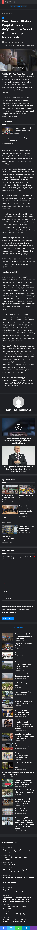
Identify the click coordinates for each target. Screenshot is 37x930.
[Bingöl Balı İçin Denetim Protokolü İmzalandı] (7, 130)
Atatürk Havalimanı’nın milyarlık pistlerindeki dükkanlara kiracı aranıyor (23, 665)
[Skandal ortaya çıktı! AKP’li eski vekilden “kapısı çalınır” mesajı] (7, 737)
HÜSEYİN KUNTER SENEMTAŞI (14, 42)
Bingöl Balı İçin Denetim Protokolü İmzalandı (24, 645)
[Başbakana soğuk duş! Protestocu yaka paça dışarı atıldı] (7, 637)
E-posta (5, 591)
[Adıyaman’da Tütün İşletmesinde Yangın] (7, 746)
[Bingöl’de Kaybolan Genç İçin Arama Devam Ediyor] (7, 793)
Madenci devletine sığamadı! (26, 497)
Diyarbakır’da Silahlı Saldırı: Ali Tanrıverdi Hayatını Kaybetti (22, 801)
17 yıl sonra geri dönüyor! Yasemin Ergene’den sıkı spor (24, 765)
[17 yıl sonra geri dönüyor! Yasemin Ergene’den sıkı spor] (7, 765)
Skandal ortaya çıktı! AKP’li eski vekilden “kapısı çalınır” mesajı (25, 736)
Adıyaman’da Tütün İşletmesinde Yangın (22, 745)
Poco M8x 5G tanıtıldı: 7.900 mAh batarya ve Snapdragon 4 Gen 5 (23, 782)
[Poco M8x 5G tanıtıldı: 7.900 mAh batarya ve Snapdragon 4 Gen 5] (7, 783)
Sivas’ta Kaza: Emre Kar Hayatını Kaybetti (24, 702)
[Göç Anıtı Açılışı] (7, 655)
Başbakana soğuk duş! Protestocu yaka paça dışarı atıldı (23, 636)
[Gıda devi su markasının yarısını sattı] (10, 529)
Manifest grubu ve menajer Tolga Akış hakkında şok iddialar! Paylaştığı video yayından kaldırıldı (24, 724)
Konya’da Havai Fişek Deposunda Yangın (23, 675)
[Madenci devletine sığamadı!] (27, 489)
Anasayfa (6, 13)
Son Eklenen (18, 627)
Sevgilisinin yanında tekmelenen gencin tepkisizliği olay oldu (22, 755)
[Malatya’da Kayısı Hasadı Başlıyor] (7, 686)
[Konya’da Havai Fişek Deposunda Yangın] (7, 676)
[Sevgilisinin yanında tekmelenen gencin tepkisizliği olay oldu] (7, 756)
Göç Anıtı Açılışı (21, 653)
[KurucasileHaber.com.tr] (18, 6)
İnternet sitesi (6, 599)
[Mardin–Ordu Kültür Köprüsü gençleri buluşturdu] (10, 489)
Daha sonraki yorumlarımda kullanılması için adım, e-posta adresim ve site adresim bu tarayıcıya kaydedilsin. (17, 609)
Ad (3, 583)
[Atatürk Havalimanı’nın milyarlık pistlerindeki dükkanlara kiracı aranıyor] (7, 665)
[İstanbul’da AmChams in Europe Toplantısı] (10, 509)
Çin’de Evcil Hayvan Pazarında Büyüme (22, 810)
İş (11, 13)
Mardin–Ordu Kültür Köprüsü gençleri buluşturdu (9, 497)
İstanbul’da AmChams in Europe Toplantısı (9, 518)
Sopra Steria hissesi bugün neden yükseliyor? (26, 528)
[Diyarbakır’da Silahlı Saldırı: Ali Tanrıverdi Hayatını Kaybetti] (7, 802)
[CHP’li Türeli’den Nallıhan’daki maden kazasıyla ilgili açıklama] (7, 713)
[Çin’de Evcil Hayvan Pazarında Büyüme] (7, 811)
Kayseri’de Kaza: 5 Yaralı (24, 692)
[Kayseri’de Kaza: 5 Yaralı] (7, 695)
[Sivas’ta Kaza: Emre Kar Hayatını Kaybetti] (7, 704)
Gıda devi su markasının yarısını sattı (9, 538)
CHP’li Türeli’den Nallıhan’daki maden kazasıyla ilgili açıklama (24, 712)
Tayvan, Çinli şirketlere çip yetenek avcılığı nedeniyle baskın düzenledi (25, 510)
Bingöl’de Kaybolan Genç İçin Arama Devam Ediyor (24, 791)
